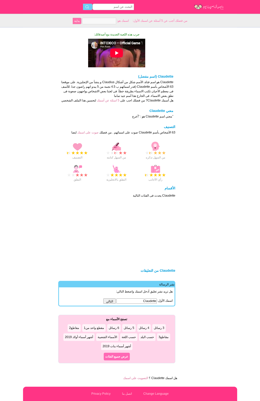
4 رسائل (144, 327)
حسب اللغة (129, 337)
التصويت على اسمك (135, 378)
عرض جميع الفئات (116, 356)
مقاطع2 (74, 327)
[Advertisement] (38, 84)
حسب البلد (147, 337)
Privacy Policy (101, 393)
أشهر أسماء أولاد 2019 (79, 337)
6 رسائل (114, 327)
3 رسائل (159, 327)
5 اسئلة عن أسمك (107, 100)
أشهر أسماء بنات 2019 (117, 346)
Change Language (156, 393)
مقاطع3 (164, 337)
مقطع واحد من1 (94, 327)
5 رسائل (129, 327)
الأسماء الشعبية (107, 337)
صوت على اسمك (88, 132)
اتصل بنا (127, 393)
